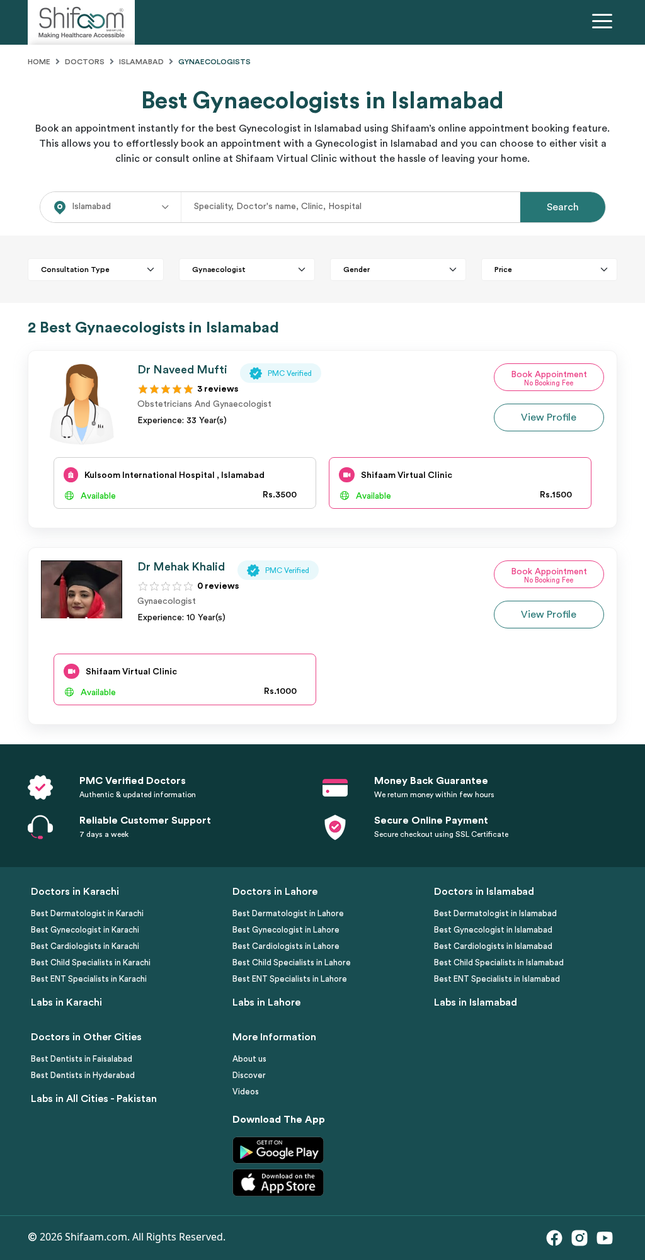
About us (249, 1059)
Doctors (85, 61)
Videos (245, 1091)
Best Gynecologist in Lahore (286, 930)
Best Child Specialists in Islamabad (499, 962)
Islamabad (141, 61)
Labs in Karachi (66, 1002)
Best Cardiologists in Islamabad (493, 946)
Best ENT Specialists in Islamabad (497, 979)
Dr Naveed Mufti (182, 369)
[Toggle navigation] (604, 22)
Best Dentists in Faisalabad (81, 1059)
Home (39, 61)
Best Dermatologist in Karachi (87, 913)
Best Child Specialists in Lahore (291, 962)
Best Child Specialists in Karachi (91, 962)
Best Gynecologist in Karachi (85, 930)
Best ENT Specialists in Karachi (89, 979)
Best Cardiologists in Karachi (85, 946)
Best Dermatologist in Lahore (288, 913)
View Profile (548, 417)
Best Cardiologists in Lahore (286, 946)
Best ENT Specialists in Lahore (289, 979)
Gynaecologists (214, 61)
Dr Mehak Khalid (181, 566)
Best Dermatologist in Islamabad (495, 913)
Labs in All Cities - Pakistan (94, 1099)
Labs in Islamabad (475, 1002)
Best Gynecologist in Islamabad (493, 930)
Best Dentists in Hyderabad (83, 1075)
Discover (249, 1075)
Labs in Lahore (266, 1002)
